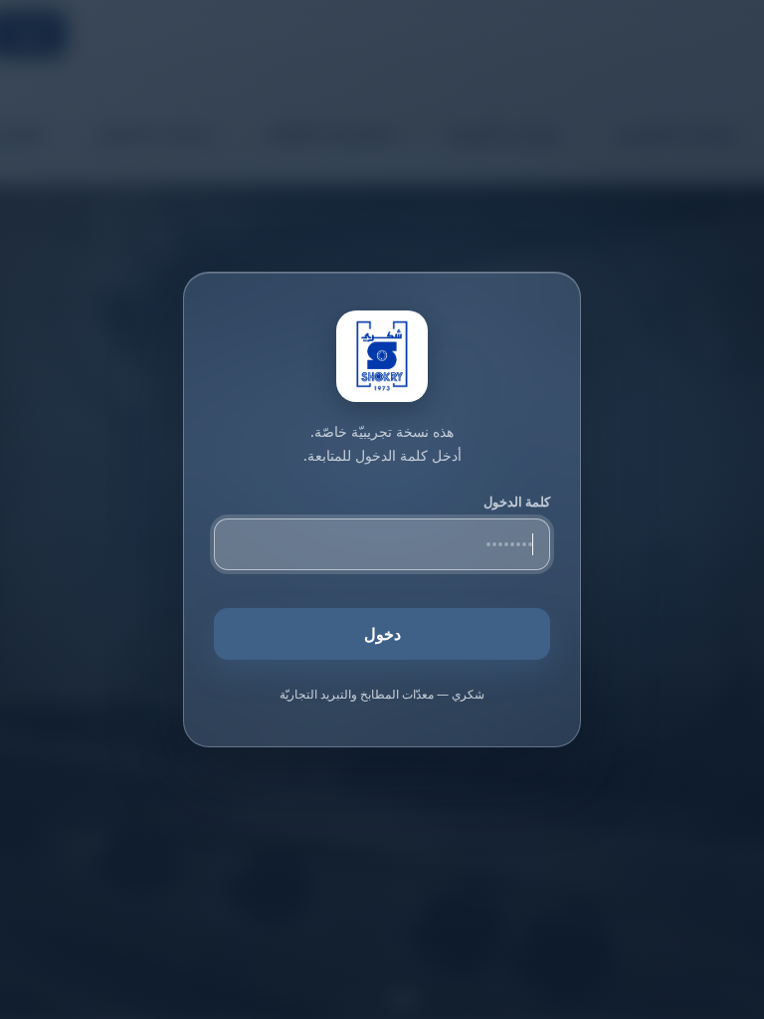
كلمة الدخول (516, 501)
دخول (382, 634)
